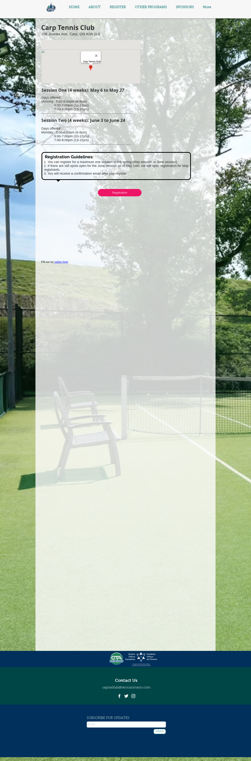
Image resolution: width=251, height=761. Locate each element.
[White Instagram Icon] (133, 696)
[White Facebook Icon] (119, 696)
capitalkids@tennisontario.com (126, 687)
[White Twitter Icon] (126, 696)
